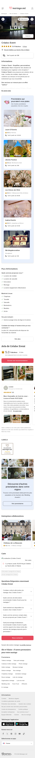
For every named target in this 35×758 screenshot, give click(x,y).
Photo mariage (23, 664)
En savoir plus (6, 91)
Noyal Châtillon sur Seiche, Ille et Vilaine (16, 50)
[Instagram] (15, 733)
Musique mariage (18, 667)
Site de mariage (26, 714)
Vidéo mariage (5, 667)
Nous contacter (17, 638)
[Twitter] (7, 733)
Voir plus (18, 339)
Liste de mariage (18, 677)
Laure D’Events (11, 130)
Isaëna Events (10, 220)
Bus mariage (17, 670)
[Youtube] (19, 733)
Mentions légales (14, 698)
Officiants (24, 684)
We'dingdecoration (12, 250)
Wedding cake (5, 684)
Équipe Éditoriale (6, 714)
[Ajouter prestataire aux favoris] (32, 19)
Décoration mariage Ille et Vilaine (11, 571)
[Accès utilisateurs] (32, 8)
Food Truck (15, 684)
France (8, 743)
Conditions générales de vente (10, 701)
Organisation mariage (7, 680)
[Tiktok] (23, 733)
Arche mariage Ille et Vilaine (9, 574)
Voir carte (28, 560)
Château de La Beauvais (12, 543)
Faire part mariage (19, 660)
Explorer (28, 36)
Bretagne (4, 13)
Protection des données (8, 704)
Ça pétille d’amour (25, 645)
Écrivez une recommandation (17, 361)
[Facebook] (3, 733)
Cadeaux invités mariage (8, 664)
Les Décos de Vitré (12, 190)
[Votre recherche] (2, 19)
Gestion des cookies (25, 704)
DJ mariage (4, 687)
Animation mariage (20, 674)
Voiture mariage (6, 670)
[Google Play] (21, 725)
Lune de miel (20, 680)
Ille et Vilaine (14, 13)
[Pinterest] (11, 733)
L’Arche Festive (11, 160)
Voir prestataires (17, 504)
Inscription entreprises (8, 712)
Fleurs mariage (5, 677)
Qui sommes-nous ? (23, 712)
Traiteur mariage (6, 660)
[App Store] (8, 725)
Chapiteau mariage (7, 674)
